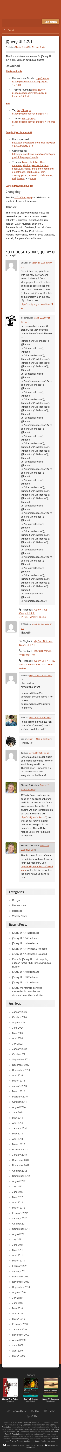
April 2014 (17, 1123)
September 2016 (21, 1070)
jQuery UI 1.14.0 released (25, 943)
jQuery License (23, 1424)
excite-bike (37, 165)
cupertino (17, 165)
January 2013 (19, 1154)
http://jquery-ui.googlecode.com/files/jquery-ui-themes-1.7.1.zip (30, 93)
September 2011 (21, 1228)
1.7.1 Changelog (23, 197)
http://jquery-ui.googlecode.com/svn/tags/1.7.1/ (30, 111)
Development (19, 905)
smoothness (18, 171)
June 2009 (17, 1345)
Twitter (51, 1410)
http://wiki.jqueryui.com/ (33, 817)
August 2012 (19, 1181)
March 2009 (18, 1355)
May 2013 (17, 1133)
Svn (8, 103)
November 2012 (20, 1165)
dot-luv (26, 165)
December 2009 (20, 1334)
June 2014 (17, 1112)
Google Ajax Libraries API (19, 132)
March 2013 (18, 1144)
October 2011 (19, 1223)
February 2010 (20, 1324)
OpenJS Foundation (23, 1422)
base (24, 162)
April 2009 (17, 1350)
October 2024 (19, 1017)
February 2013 (20, 1149)
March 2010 (18, 1318)
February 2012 (20, 1213)
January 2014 (19, 1128)
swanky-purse (19, 175)
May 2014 (17, 1117)
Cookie (37, 1441)
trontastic (33, 175)
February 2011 (20, 1265)
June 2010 (17, 1302)
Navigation (50, 21)
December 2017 (20, 1064)
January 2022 (19, 1048)
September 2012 (21, 1175)
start (43, 171)
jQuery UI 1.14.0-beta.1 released (29, 953)
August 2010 (19, 1292)
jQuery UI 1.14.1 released (25, 938)
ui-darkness (46, 175)
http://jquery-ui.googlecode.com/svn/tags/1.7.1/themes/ (33, 122)
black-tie (33, 162)
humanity (26, 168)
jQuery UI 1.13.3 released (25, 971)
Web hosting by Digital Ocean (18, 1445)
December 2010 (20, 1276)
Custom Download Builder (19, 185)
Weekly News (19, 916)
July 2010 (17, 1297)
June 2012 (17, 1191)
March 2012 (18, 1207)
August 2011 (19, 1234)
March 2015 (18, 1091)
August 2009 (19, 1340)
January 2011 (19, 1271)
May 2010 (17, 1308)
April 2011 (17, 1255)
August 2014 (19, 1107)
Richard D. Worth (39, 47)
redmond (49, 168)
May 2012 (17, 1197)
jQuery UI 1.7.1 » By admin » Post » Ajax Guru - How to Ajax (37, 664)
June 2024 (17, 1027)
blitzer (42, 162)
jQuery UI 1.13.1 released (25, 982)
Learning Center (19, 1410)
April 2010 (17, 1313)
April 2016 (17, 1075)
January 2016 (19, 1086)
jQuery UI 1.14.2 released (25, 932)
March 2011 (18, 1260)
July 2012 (17, 1186)
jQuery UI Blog (31, 9)
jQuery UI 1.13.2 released (25, 977)
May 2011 (17, 1250)
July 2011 (17, 1239)
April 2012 (17, 1202)
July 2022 (17, 1043)
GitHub (34, 1416)
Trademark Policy (52, 1429)
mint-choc (37, 168)
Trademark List (13, 1431)
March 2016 (18, 1080)
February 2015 (20, 1096)
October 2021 (19, 1054)
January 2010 (19, 1329)
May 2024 (17, 1033)
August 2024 (19, 1022)
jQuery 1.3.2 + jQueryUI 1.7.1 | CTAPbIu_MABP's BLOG (34, 613)
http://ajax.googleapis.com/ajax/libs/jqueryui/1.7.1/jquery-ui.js (33, 144)
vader (33, 178)
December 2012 (20, 1160)
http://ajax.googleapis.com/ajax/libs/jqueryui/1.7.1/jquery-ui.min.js (33, 155)
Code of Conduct (23, 1441)
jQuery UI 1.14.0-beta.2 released (29, 948)
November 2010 (20, 1281)
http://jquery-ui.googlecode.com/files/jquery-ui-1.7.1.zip (30, 81)
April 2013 (17, 1138)
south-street (33, 171)
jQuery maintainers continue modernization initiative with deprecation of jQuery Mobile (27, 991)
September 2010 (21, 1287)
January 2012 (19, 1218)
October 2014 (19, 1101)
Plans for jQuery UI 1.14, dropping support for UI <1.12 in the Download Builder (31, 962)
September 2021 (21, 1059)
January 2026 (19, 1011)
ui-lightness (18, 178)
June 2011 (17, 1244)
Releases (17, 910)
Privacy (13, 1441)
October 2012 (19, 1170)
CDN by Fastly (37, 1445)
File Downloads (14, 71)
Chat (37, 1410)
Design (16, 900)
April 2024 (17, 1038)
